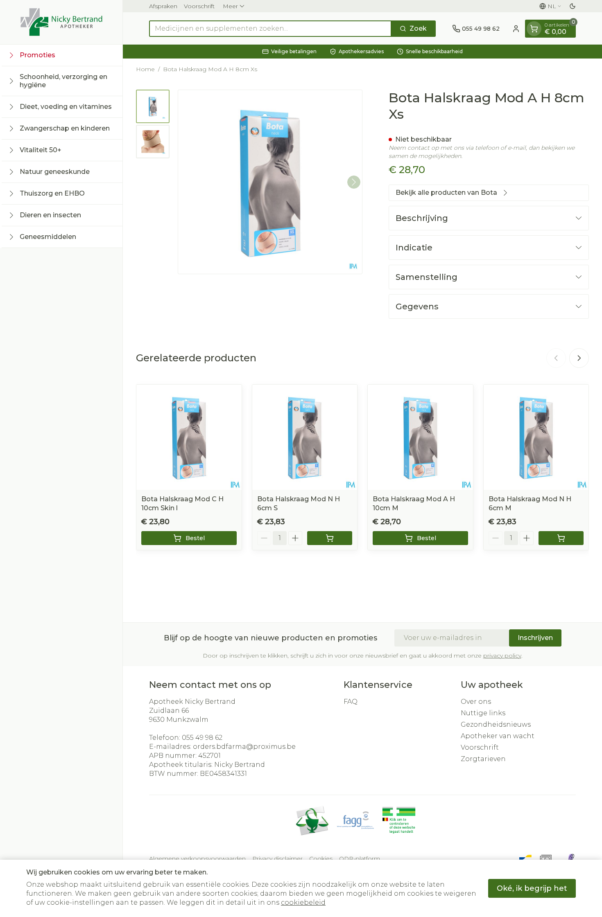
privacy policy (502, 655)
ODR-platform (359, 858)
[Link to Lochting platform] (571, 858)
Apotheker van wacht (497, 736)
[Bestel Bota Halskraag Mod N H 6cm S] (330, 538)
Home (145, 69)
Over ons (476, 701)
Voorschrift (199, 6)
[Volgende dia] (579, 358)
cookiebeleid (303, 902)
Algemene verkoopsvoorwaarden (197, 858)
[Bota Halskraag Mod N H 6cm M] (536, 437)
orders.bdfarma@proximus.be (244, 746)
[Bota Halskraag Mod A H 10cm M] (420, 437)
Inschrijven (535, 638)
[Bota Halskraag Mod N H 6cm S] (305, 437)
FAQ (351, 701)
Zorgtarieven (483, 759)
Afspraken (163, 6)
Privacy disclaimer (277, 858)
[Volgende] (353, 182)
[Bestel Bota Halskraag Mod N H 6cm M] (561, 538)
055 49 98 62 (202, 737)
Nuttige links (483, 713)
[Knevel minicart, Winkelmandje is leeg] (534, 28)
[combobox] (270, 28)
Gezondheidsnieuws (496, 724)
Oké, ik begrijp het (532, 888)
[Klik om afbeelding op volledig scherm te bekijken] (270, 182)
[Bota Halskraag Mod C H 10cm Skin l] (189, 437)
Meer (230, 6)
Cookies (321, 858)
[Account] (516, 29)
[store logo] (61, 22)
